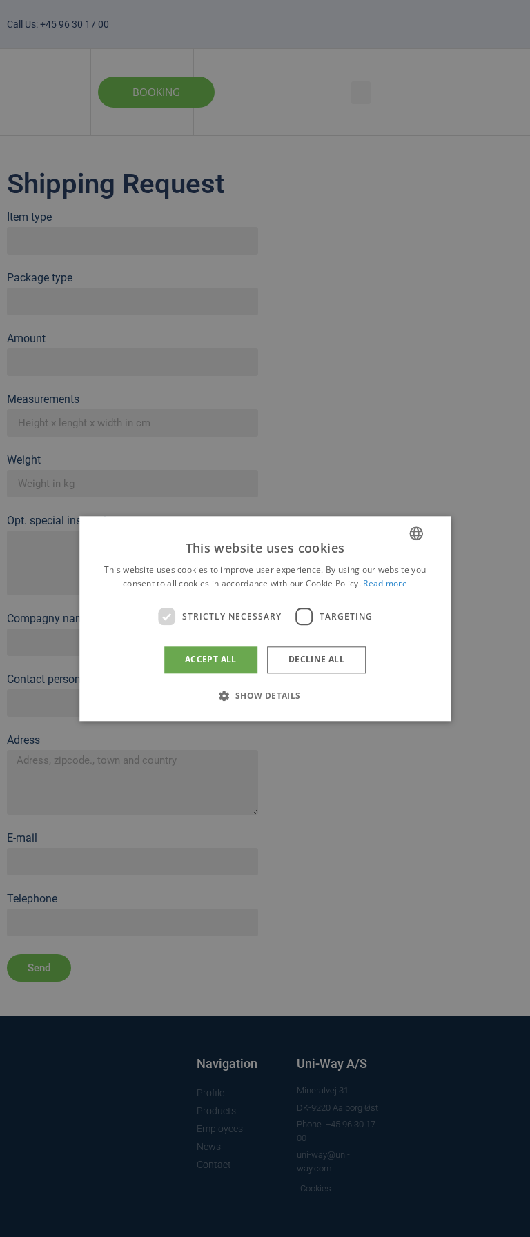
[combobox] (416, 533)
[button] (264, 695)
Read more (385, 583)
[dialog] (265, 618)
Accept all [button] (211, 660)
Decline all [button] (316, 660)
